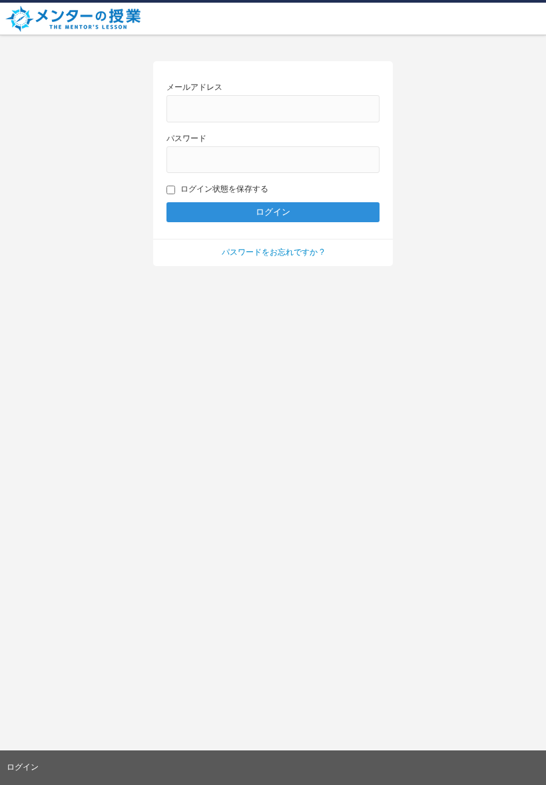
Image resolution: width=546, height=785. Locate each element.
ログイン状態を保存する (224, 189)
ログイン (23, 767)
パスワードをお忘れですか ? (273, 252)
